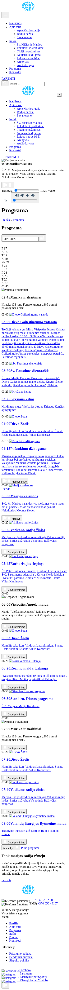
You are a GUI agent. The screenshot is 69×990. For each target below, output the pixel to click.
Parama (13, 937)
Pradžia (6, 219)
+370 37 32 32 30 (42, 900)
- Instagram (24, 973)
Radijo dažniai (25, 33)
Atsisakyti (9, 848)
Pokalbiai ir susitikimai (30, 48)
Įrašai (12, 41)
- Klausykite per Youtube (32, 980)
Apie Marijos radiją (28, 30)
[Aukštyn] (5, 985)
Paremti (6, 880)
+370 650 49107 (48, 903)
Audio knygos (25, 65)
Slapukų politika (19, 960)
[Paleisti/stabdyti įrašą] (8, 185)
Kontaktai (15, 72)
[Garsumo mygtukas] (25, 197)
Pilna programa (30, 848)
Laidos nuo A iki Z (28, 58)
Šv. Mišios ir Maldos (29, 44)
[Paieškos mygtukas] (5, 83)
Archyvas (23, 61)
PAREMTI (8, 78)
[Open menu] (5, 15)
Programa (15, 68)
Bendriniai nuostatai (21, 957)
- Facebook (24, 970)
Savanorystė (24, 37)
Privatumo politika (20, 953)
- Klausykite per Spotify (32, 977)
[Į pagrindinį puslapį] (29, 94)
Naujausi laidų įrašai (29, 54)
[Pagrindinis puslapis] (29, 10)
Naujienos (15, 23)
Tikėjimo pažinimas (28, 51)
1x (5, 200)
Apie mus (15, 27)
